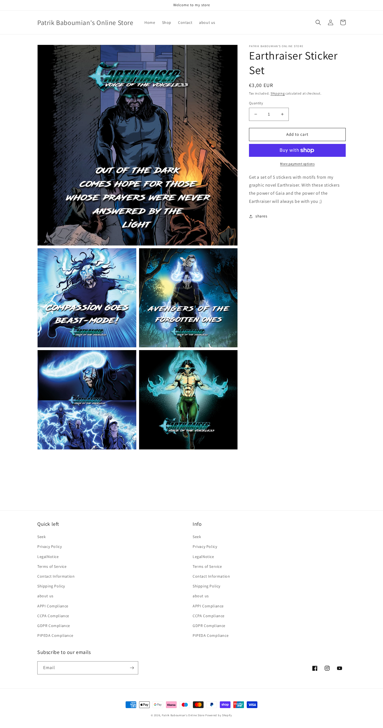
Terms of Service (52, 566)
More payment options (297, 164)
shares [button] (261, 216)
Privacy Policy (49, 546)
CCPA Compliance (53, 615)
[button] (318, 22)
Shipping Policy (51, 586)
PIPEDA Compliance (55, 635)
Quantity (256, 103)
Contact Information (56, 576)
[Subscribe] (132, 667)
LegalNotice (48, 556)
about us (45, 595)
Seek (41, 536)
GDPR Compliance (53, 625)
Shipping (278, 93)
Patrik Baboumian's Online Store (183, 715)
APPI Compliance (52, 605)
